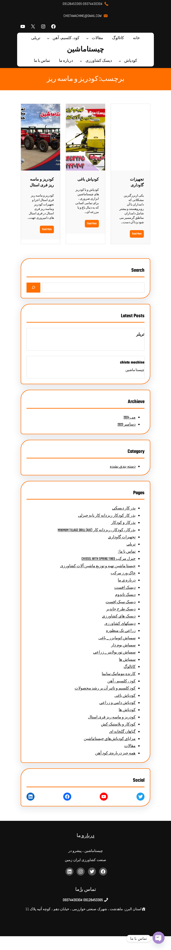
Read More (137, 234)
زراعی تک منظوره (121, 631)
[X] (33, 26)
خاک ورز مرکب (123, 573)
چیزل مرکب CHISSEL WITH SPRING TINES (108, 559)
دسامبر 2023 (127, 425)
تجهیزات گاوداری (137, 182)
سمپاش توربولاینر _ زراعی (114, 652)
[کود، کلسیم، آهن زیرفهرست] (48, 38)
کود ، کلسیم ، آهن (121, 681)
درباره (87, 835)
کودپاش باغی (88, 180)
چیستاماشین (85, 49)
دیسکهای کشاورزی (120, 624)
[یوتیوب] (23, 26)
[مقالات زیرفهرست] (87, 38)
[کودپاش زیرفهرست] (120, 61)
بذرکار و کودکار (123, 523)
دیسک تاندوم (125, 595)
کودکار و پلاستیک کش (118, 724)
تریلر (140, 334)
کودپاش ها (127, 710)
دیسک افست (125, 588)
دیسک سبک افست (121, 602)
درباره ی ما (127, 580)
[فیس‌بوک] (53, 26)
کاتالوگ (130, 667)
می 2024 (130, 417)
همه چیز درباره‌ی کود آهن (115, 753)
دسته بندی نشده (123, 467)
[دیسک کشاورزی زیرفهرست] (81, 61)
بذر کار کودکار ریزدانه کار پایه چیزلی (107, 516)
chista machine (132, 363)
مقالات (130, 746)
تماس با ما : (127, 552)
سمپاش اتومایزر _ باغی (117, 638)
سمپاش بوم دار (123, 645)
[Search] (33, 288)
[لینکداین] (30, 797)
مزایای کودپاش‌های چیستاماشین (110, 739)
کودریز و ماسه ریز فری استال (42, 182)
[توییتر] (140, 797)
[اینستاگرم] (43, 26)
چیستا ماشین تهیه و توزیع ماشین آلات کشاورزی (98, 566)
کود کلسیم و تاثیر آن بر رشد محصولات (105, 688)
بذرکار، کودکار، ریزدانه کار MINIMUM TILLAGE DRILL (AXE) (97, 530)
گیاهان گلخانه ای (122, 732)
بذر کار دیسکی (124, 508)
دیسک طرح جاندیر (121, 609)
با (81, 889)
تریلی (131, 544)
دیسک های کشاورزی (119, 616)
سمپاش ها (127, 660)
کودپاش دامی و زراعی (117, 703)
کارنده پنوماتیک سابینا (119, 674)
